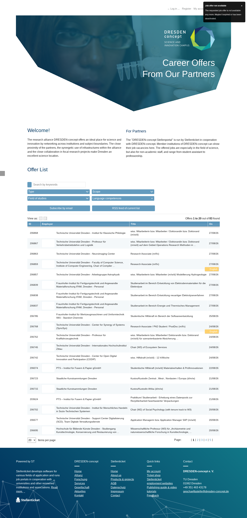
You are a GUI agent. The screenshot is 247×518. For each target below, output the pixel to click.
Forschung (80, 479)
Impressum (117, 491)
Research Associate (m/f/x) (145, 253)
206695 (34, 430)
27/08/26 (213, 264)
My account (200, 8)
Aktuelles (80, 491)
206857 (34, 274)
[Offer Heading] (45, 218)
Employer (47, 224)
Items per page (47, 440)
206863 (34, 253)
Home (78, 471)
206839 (34, 285)
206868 (34, 233)
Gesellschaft (81, 487)
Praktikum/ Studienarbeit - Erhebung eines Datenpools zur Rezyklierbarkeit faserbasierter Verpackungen (161, 399)
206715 (34, 388)
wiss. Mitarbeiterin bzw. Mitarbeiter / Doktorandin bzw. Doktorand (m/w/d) (165, 233)
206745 (34, 347)
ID (30, 224)
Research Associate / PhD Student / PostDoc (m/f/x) (158, 326)
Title (133, 224)
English (213, 269)
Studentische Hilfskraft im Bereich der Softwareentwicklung (162, 316)
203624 (34, 399)
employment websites (160, 483)
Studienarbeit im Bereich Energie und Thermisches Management (165, 305)
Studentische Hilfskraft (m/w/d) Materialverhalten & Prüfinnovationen (167, 368)
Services (79, 483)
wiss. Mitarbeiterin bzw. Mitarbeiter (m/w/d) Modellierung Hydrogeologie (169, 274)
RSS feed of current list (126, 208)
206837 (34, 305)
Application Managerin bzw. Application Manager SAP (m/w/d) (163, 420)
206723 (34, 378)
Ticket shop (153, 475)
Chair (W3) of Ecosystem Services (149, 347)
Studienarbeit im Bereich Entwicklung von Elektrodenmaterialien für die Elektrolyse (168, 285)
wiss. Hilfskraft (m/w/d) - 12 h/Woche (150, 357)
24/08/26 (213, 326)
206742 (34, 357)
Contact (115, 495)
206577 (34, 420)
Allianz (78, 475)
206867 (34, 243)
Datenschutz (118, 487)
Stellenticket (154, 479)
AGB (113, 483)
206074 (34, 368)
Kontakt (79, 495)
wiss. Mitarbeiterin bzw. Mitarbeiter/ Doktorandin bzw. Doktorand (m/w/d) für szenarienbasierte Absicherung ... (165, 337)
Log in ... (175, 8)
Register (186, 8)
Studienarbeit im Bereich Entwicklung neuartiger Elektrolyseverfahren (167, 295)
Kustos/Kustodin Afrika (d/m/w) (147, 388)
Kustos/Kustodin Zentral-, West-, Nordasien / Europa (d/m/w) (163, 378)
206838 (34, 295)
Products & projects (122, 479)
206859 (34, 264)
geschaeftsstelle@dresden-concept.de (206, 491)
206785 (34, 316)
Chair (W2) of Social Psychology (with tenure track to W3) (161, 409)
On (211, 224)
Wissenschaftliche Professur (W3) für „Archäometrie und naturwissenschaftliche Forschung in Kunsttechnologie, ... (161, 430)
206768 (34, 326)
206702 (34, 409)
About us (116, 475)
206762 (34, 337)
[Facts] (41, 218)
